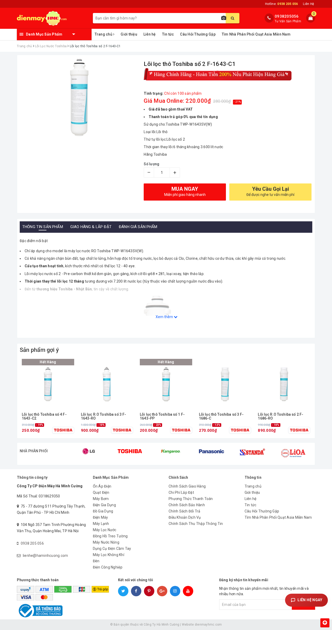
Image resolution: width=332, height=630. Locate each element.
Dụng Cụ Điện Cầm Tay (112, 548)
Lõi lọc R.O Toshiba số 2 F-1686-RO (280, 416)
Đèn (96, 561)
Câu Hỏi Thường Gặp (198, 34)
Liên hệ (149, 34)
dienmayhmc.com (208, 624)
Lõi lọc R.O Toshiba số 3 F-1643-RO (103, 416)
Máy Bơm (101, 499)
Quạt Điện (101, 492)
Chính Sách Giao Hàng (187, 486)
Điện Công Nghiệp (108, 567)
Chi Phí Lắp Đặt (181, 492)
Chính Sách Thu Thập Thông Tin (196, 524)
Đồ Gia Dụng (103, 511)
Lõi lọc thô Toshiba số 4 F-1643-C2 (44, 416)
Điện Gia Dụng (104, 505)
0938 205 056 (32, 543)
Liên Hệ (308, 4)
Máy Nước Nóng (106, 542)
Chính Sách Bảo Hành (187, 505)
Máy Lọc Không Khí (108, 555)
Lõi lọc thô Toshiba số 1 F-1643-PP (162, 416)
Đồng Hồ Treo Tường (110, 536)
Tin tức (168, 34)
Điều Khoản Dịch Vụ (185, 517)
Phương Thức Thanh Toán (191, 499)
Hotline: (281, 4)
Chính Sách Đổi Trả (184, 511)
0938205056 (287, 16)
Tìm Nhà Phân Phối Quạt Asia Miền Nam (256, 34)
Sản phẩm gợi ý (39, 350)
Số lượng (151, 164)
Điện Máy (100, 517)
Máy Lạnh (101, 524)
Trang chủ (104, 34)
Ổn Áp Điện (102, 486)
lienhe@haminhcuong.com (45, 555)
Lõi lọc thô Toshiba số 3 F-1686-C (221, 416)
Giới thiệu (129, 34)
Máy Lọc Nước (104, 530)
